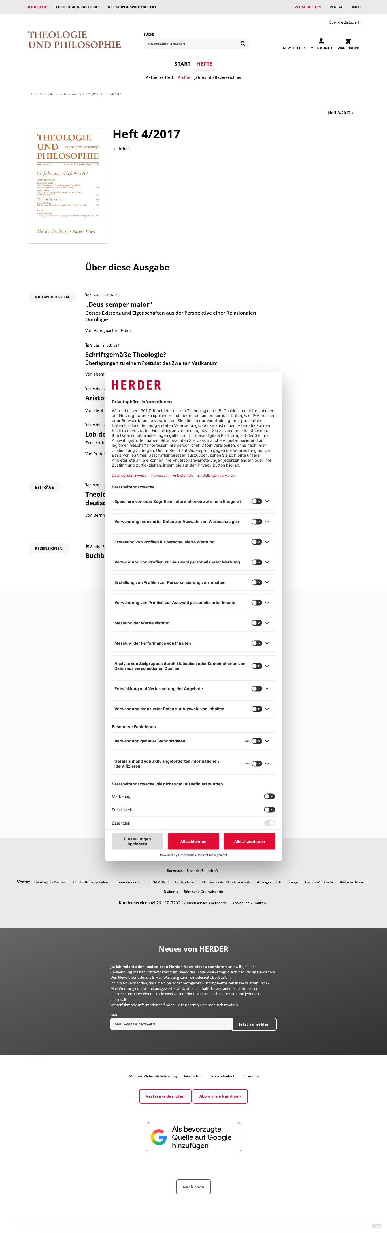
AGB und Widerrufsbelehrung (153, 1076)
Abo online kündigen (249, 903)
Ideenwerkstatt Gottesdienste (226, 882)
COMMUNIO (159, 882)
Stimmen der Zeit (130, 882)
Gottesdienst (185, 882)
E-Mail (115, 1015)
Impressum (249, 1076)
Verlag (336, 6)
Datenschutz (193, 1076)
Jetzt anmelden (254, 1024)
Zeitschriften (308, 6)
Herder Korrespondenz (91, 882)
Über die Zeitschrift (345, 22)
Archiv (184, 77)
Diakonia (171, 891)
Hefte (204, 63)
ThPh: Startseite (42, 94)
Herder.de (36, 6)
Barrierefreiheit (222, 1076)
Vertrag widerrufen (165, 1096)
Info (356, 6)
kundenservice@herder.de (205, 903)
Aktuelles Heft (159, 77)
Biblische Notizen (354, 882)
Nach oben (194, 1186)
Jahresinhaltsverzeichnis (217, 77)
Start (183, 63)
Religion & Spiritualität (132, 6)
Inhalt (124, 148)
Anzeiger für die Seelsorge (278, 882)
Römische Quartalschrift (204, 891)
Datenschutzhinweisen (219, 1004)
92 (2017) (92, 94)
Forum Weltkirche (319, 882)
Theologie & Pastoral (77, 6)
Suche (149, 34)
